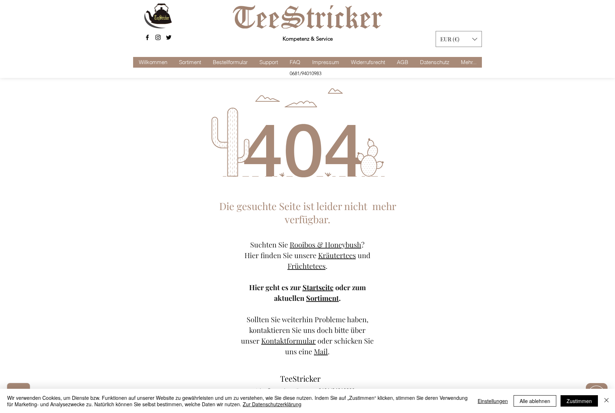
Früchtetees (307, 266)
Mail (321, 351)
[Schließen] (606, 400)
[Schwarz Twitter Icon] (168, 37)
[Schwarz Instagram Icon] (158, 37)
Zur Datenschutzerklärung (272, 404)
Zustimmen (579, 400)
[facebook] (147, 37)
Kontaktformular (288, 340)
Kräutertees (337, 255)
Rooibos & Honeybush (325, 244)
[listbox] (459, 39)
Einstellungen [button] (493, 400)
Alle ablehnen (535, 400)
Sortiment (322, 298)
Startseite (318, 287)
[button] (459, 39)
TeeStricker (300, 378)
